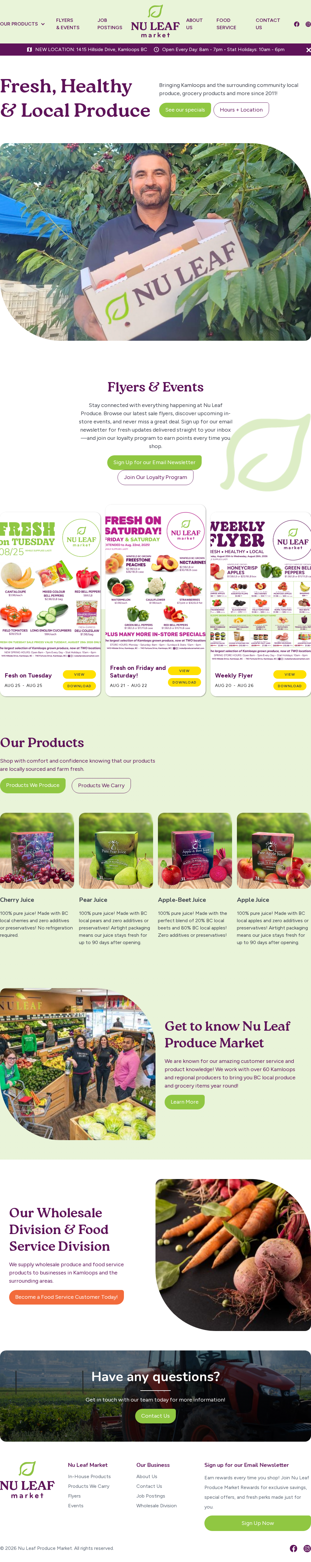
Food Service (226, 23)
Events (76, 1506)
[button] (25, 24)
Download (79, 686)
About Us (146, 1476)
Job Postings (150, 1496)
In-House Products (89, 1476)
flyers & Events (68, 23)
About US (194, 23)
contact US (268, 23)
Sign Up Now (257, 1523)
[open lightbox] (50, 588)
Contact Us (149, 1486)
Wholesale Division (156, 1506)
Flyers (74, 1496)
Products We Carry (88, 1486)
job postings (109, 23)
